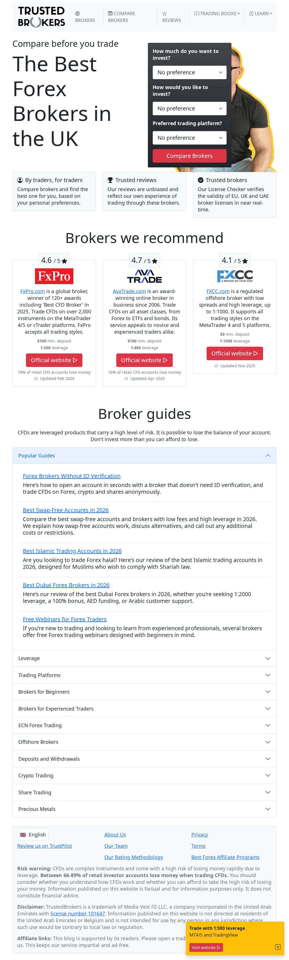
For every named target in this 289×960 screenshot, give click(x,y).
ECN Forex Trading (40, 725)
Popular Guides (36, 455)
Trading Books (218, 13)
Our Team (116, 845)
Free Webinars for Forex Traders (65, 619)
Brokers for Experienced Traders (55, 708)
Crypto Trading (35, 775)
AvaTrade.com (129, 291)
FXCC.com (218, 291)
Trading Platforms (39, 675)
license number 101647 (78, 913)
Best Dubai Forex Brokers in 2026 (66, 585)
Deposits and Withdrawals (49, 758)
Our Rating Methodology (133, 857)
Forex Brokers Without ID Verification (72, 476)
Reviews (171, 20)
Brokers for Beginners (43, 691)
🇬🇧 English (33, 834)
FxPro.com (32, 291)
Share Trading (34, 792)
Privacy (199, 834)
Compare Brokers (121, 16)
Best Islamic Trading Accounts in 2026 (72, 551)
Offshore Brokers (38, 741)
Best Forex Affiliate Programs (225, 857)
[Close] (278, 947)
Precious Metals (36, 809)
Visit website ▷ (206, 947)
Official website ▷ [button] (54, 360)
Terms (198, 845)
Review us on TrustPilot (44, 845)
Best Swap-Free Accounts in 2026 (66, 510)
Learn (261, 13)
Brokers (85, 20)
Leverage (29, 658)
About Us (115, 834)
